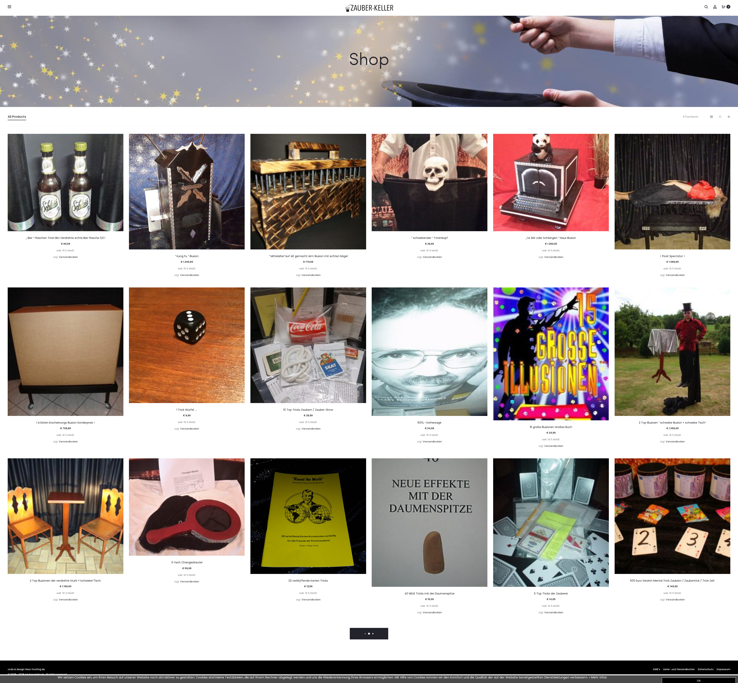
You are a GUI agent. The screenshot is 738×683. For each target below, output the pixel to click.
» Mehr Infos (598, 677)
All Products (17, 116)
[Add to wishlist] (118, 138)
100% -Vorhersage (429, 423)
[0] (724, 7)
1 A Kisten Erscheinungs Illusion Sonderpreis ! (65, 423)
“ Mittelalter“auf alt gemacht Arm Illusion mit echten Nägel (308, 256)
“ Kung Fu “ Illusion (187, 256)
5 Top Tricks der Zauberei (551, 593)
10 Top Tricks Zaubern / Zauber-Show (308, 410)
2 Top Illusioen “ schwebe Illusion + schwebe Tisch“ (672, 423)
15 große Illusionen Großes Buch (551, 427)
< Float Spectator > (672, 256)
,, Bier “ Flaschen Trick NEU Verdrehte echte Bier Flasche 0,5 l (65, 238)
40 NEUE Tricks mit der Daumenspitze (430, 593)
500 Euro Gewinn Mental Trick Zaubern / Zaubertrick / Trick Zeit (672, 581)
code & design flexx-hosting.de (26, 669)
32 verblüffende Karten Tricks (308, 581)
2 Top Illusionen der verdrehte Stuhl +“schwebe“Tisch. (65, 581)
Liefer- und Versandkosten (679, 669)
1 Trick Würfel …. (186, 410)
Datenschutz (706, 669)
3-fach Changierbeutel (186, 562)
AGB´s (656, 669)
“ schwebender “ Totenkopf (429, 238)
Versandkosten (68, 257)
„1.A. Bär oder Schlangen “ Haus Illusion (551, 238)
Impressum (723, 669)
